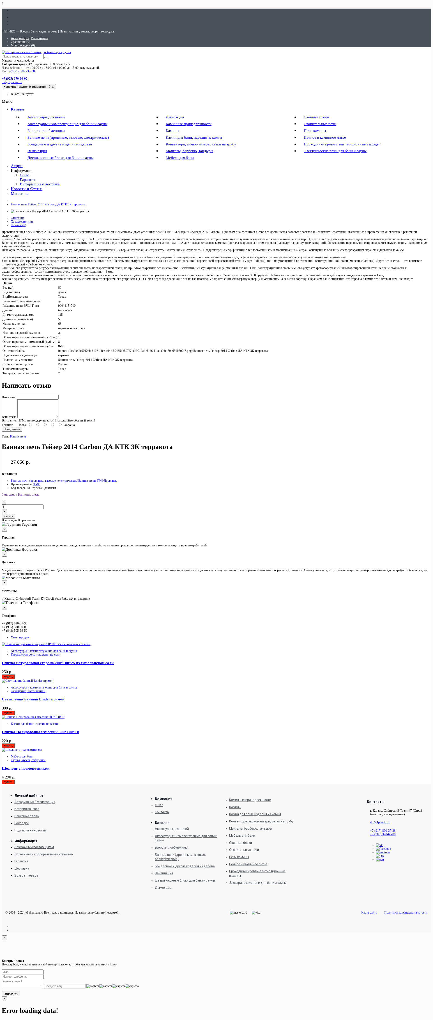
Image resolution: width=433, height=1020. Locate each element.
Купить (8, 516)
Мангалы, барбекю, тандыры (189, 151)
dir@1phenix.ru (12, 82)
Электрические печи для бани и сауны (335, 151)
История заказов (26, 809)
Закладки (21, 823)
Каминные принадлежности (189, 124)
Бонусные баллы (26, 816)
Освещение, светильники (28, 691)
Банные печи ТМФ (91, 480)
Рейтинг (7, 425)
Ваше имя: (9, 397)
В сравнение (26, 520)
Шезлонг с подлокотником (26, 768)
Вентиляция (37, 151)
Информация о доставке (40, 184)
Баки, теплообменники (46, 131)
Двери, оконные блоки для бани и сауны (60, 158)
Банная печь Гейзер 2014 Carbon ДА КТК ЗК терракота (48, 204)
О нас (24, 175)
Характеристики (22, 221)
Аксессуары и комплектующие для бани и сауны (67, 124)
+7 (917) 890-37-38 (22, 71)
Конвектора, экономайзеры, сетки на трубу (201, 144)
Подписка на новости (30, 830)
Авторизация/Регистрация (34, 802)
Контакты (162, 812)
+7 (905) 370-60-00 (383, 834)
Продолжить (12, 429)
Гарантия (27, 179)
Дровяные (110, 480)
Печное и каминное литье (325, 137)
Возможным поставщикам (34, 847)
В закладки (9, 520)
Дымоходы (175, 117)
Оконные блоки (316, 117)
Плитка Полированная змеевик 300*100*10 (40, 732)
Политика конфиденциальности (406, 912)
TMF (36, 484)
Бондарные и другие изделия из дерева (60, 144)
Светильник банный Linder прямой (33, 699)
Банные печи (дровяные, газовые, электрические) (68, 137)
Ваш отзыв (9, 417)
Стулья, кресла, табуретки (28, 760)
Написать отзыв (28, 494)
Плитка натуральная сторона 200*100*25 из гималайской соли (58, 663)
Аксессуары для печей (46, 117)
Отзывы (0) (18, 225)
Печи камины (315, 131)
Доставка (21, 868)
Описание (17, 218)
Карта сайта (369, 912)
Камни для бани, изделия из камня (194, 137)
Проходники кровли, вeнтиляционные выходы (341, 144)
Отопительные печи (320, 124)
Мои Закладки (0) (23, 45)
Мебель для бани (180, 158)
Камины (172, 131)
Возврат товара (26, 875)
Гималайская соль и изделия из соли (35, 654)
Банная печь (18, 436)
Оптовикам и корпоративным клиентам (43, 854)
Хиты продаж (20, 637)
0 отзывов (8, 494)
